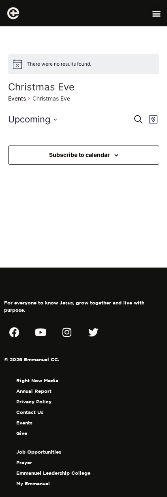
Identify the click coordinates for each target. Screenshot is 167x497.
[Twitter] (93, 332)
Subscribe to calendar (79, 154)
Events (17, 98)
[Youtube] (40, 332)
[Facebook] (14, 332)
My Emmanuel (33, 483)
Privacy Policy (33, 401)
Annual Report (33, 391)
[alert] (83, 64)
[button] (156, 13)
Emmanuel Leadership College (53, 473)
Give (21, 433)
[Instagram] (67, 332)
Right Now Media (37, 380)
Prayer (24, 462)
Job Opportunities (38, 452)
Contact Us (29, 412)
